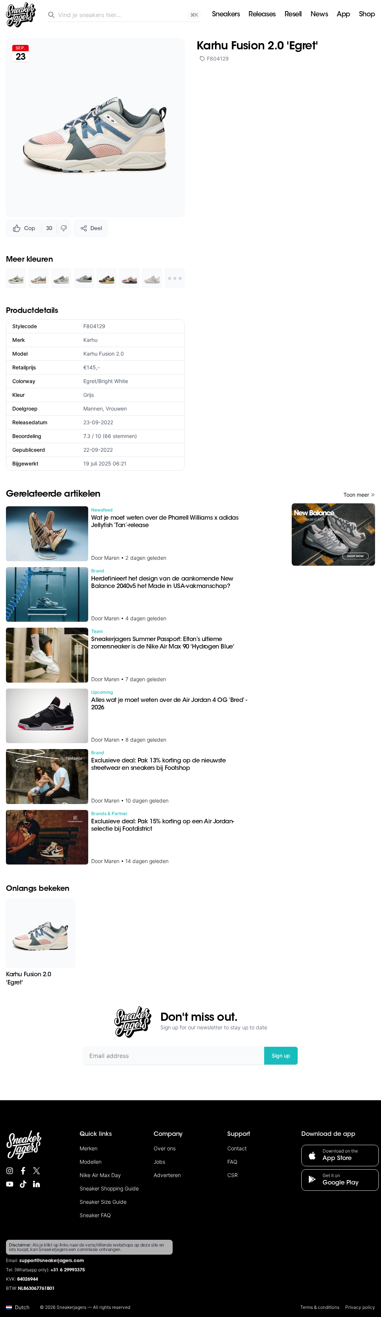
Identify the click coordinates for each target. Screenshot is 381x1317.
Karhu (90, 340)
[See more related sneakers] (175, 278)
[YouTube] (9, 1184)
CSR (232, 1175)
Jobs (159, 1161)
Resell (293, 15)
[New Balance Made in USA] (333, 534)
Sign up (281, 1055)
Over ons (165, 1148)
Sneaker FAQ (95, 1215)
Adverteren (167, 1175)
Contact (237, 1148)
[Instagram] (9, 1170)
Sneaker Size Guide (103, 1202)
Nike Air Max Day (100, 1175)
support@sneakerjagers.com (51, 1261)
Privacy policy (360, 1307)
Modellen (91, 1161)
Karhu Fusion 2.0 (103, 353)
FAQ (232, 1161)
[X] (36, 1170)
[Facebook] (23, 1170)
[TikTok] (23, 1184)
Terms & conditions (319, 1307)
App (343, 15)
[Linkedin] (36, 1184)
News (319, 15)
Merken (88, 1148)
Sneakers (226, 15)
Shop (367, 15)
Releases (262, 15)
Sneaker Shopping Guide (109, 1188)
